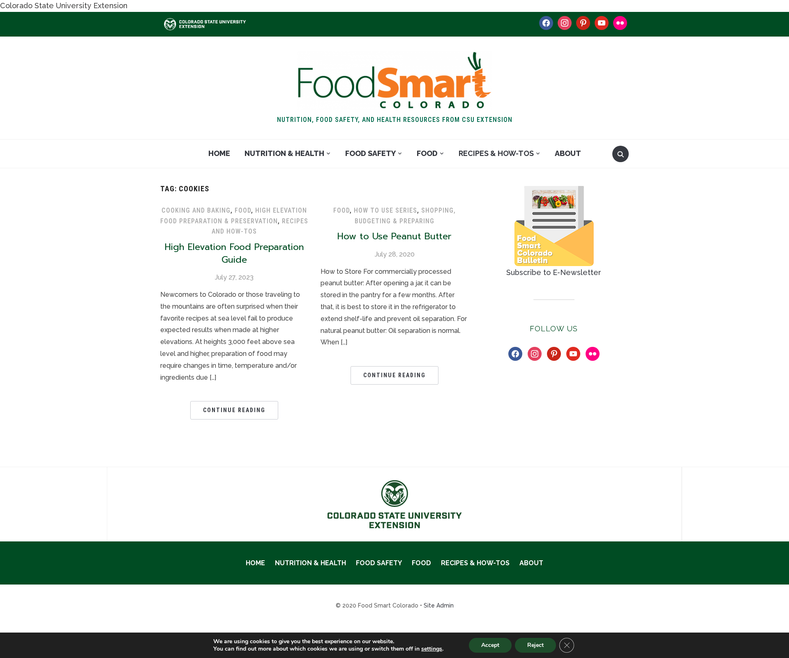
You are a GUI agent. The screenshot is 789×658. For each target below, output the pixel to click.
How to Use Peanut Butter (394, 236)
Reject (535, 645)
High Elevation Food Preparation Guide (234, 253)
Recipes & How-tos (496, 153)
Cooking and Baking (196, 210)
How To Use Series (385, 210)
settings (431, 649)
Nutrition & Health (284, 153)
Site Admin (439, 605)
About (568, 153)
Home (219, 153)
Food (427, 153)
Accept (490, 645)
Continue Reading (234, 410)
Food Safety (370, 153)
